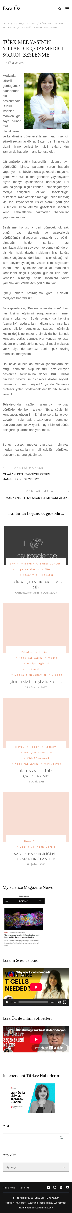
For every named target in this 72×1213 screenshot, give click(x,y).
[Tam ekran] (65, 1002)
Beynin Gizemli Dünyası (43, 563)
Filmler (27, 652)
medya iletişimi (38, 669)
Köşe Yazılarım (27, 569)
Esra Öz (11, 9)
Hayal (19, 746)
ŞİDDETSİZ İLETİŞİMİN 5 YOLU (36, 682)
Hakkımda (9, 1188)
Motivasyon (53, 763)
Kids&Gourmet (38, 758)
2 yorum (18, 63)
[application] (36, 987)
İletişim (44, 652)
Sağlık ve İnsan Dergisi (38, 846)
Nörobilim (53, 569)
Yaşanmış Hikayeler (38, 574)
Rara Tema (45, 1202)
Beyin (14, 563)
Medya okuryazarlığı (30, 674)
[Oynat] (7, 1002)
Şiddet (57, 674)
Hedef (34, 746)
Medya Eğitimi (38, 663)
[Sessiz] (59, 1002)
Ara (6, 1126)
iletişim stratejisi (38, 752)
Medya (53, 657)
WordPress (60, 1202)
